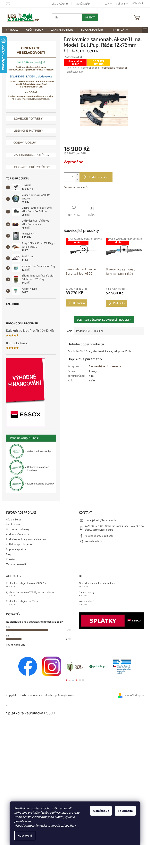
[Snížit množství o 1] (76, 179)
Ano (6, 627)
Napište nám (81, 4)
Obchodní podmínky (16, 529)
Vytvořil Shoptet (133, 696)
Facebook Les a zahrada (97, 536)
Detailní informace (72, 187)
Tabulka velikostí (14, 564)
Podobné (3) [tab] (82, 331)
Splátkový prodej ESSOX (18, 545)
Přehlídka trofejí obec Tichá (20, 601)
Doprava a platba (14, 549)
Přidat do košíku (97, 177)
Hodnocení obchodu (16, 535)
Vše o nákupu (58, 4)
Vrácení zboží (85, 601)
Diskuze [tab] (97, 331)
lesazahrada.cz (92, 541)
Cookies (9, 559)
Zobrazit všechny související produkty (102, 319)
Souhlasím (123, 811)
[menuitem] (11, 30)
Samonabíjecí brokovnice (103, 366)
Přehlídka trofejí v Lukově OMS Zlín (24, 583)
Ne (6, 636)
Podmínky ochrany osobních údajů (24, 539)
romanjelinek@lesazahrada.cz (100, 520)
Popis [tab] (67, 331)
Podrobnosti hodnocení (113, 68)
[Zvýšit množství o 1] (76, 175)
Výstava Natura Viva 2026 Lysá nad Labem (28, 592)
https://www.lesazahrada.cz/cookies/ (49, 825)
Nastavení (23, 835)
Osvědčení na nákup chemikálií (95, 583)
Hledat (88, 17)
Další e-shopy (85, 592)
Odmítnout (99, 811)
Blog (7, 554)
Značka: (73, 72)
